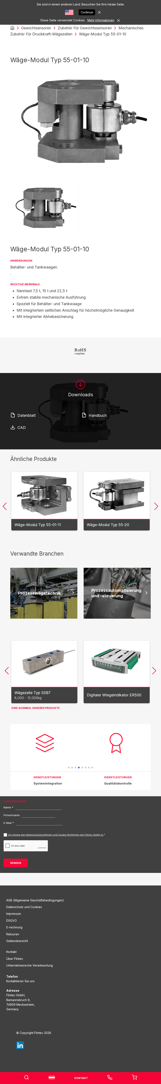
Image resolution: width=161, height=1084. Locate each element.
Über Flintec (14, 958)
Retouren (12, 934)
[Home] (12, 28)
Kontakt (11, 952)
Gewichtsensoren (36, 28)
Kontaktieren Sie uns (20, 981)
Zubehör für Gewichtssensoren (85, 28)
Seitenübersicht (17, 941)
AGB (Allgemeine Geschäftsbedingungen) (35, 900)
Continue (87, 12)
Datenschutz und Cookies (24, 907)
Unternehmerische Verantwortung (29, 965)
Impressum (13, 913)
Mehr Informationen (100, 20)
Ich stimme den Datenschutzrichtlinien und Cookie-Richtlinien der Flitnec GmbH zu (55, 834)
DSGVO (11, 920)
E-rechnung (14, 927)
